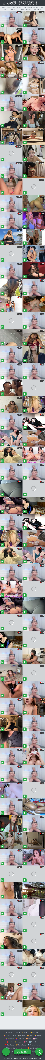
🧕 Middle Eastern (10, 1036)
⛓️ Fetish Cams (11, 1048)
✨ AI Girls (22, 1048)
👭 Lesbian (18, 1042)
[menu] (6, 1052)
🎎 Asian (9, 1032)
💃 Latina (25, 1032)
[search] (39, 1052)
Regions (16, 1058)
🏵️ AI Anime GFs (33, 1048)
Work (20, 1058)
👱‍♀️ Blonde (38, 1036)
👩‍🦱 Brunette (10, 1039)
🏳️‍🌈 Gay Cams (9, 1045)
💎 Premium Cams (34, 1045)
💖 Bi (25, 1042)
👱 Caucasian (34, 1032)
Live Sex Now (22, 1052)
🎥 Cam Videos (34, 1051)
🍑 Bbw (28, 1039)
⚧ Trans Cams (21, 1045)
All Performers (33, 1058)
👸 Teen (30, 1036)
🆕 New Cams (34, 1042)
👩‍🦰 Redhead (20, 1039)
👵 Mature (21, 1036)
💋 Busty (9, 1042)
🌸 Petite (36, 1039)
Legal (39, 1058)
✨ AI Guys (10, 1051)
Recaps (25, 1058)
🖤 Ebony (17, 1032)
